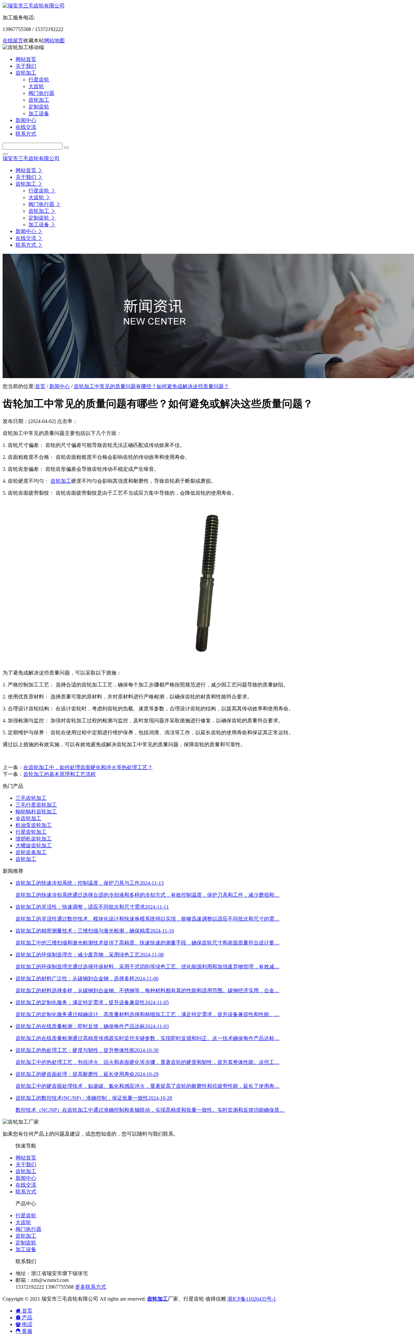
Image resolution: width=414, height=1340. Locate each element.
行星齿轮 (26, 1215)
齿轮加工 (60, 481)
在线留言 (13, 40)
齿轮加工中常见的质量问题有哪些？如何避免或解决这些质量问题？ (151, 386)
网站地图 (54, 40)
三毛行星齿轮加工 (36, 805)
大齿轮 (23, 1222)
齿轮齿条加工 (31, 852)
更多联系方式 (90, 1287)
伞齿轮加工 (28, 818)
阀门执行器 (28, 1229)
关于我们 (26, 1164)
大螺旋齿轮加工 (34, 845)
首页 (40, 386)
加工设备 (26, 1249)
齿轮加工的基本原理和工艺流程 (59, 774)
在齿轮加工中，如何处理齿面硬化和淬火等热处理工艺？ (88, 767)
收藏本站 (33, 40)
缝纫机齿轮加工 (34, 838)
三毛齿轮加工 (31, 798)
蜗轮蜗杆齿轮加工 (36, 811)
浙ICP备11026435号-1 (251, 1299)
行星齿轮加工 (31, 832)
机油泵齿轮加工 (34, 825)
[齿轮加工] (207, 661)
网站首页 (26, 1157)
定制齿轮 (26, 1242)
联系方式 (26, 1191)
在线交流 (26, 1185)
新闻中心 (59, 386)
